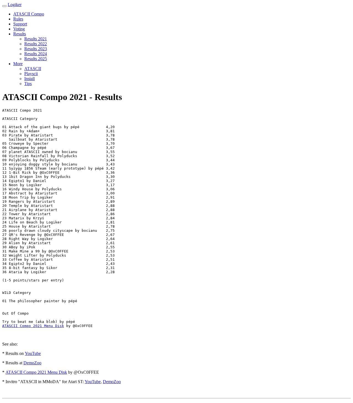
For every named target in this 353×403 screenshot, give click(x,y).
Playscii (31, 73)
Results (19, 33)
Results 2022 (35, 43)
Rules (18, 19)
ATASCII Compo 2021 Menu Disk (33, 326)
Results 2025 (35, 58)
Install (29, 78)
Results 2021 (35, 38)
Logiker (15, 4)
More (18, 63)
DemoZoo (32, 362)
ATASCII (32, 68)
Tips (28, 83)
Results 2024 (35, 53)
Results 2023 (35, 48)
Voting (19, 29)
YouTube (33, 353)
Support (20, 24)
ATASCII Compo (28, 14)
